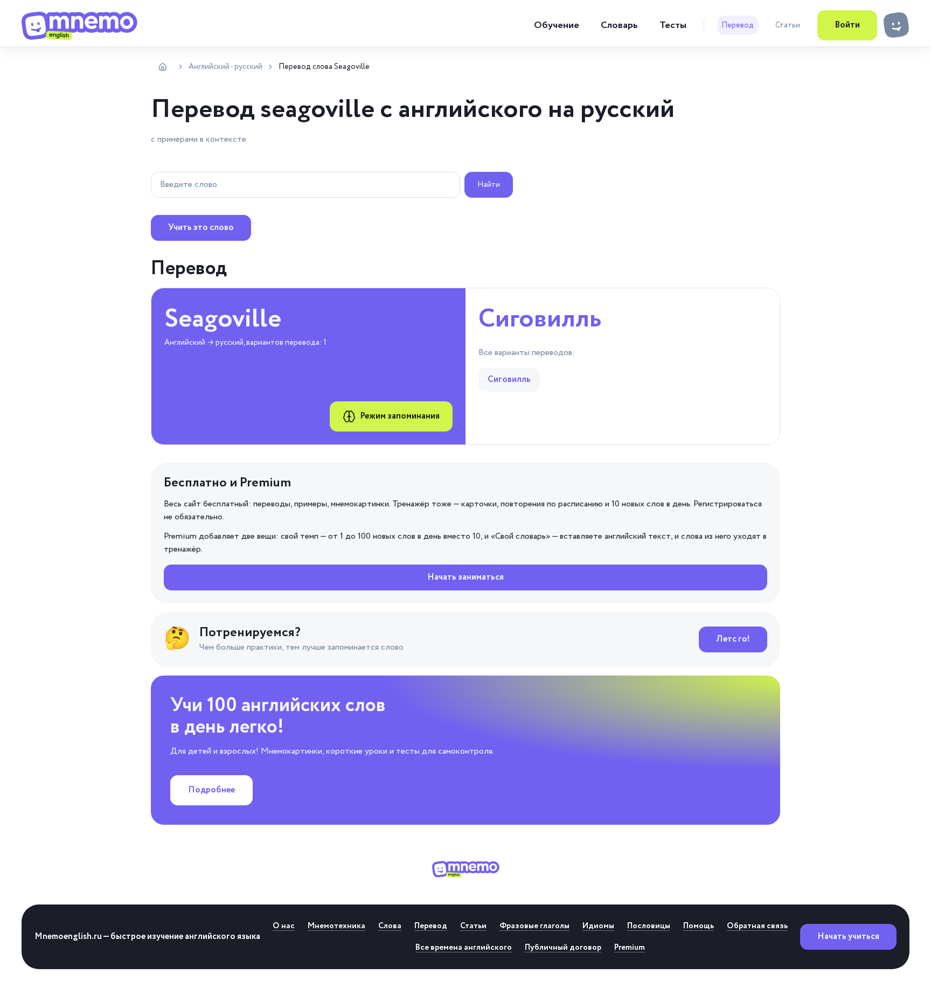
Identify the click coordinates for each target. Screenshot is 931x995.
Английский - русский (225, 66)
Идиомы (598, 926)
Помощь (698, 926)
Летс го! (733, 639)
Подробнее (211, 790)
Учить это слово (201, 227)
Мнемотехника (336, 926)
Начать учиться (848, 936)
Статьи (787, 25)
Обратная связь (757, 926)
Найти (488, 184)
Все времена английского (463, 948)
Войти (847, 25)
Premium (629, 948)
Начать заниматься (465, 577)
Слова (389, 926)
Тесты (672, 25)
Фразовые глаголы (534, 926)
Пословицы (648, 926)
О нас (284, 926)
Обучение (556, 25)
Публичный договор (563, 948)
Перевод (737, 25)
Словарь (619, 25)
